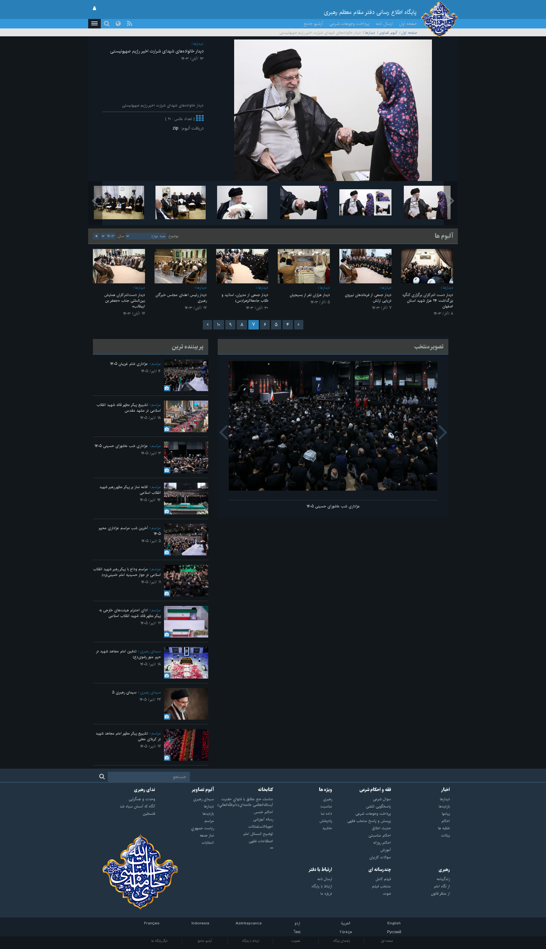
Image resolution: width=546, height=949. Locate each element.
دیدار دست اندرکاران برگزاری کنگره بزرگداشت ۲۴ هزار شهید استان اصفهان (428, 300)
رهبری (444, 869)
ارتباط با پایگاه (250, 940)
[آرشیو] (243, 848)
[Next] (207, 324)
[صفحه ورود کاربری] (94, 8)
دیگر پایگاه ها (159, 940)
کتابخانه (265, 789)
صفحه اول (408, 23)
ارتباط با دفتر (320, 869)
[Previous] (298, 324)
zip (177, 128)
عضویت (295, 940)
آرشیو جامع (313, 23)
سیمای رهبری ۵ (124, 692)
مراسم (156, 364)
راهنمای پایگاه (341, 940)
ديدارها (370, 33)
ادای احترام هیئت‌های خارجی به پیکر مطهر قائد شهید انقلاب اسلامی (130, 613)
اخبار (445, 789)
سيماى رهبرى (150, 651)
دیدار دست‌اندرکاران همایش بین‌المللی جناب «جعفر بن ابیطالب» (124, 300)
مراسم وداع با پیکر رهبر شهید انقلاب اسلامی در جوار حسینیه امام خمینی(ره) (127, 572)
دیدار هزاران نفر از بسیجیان (310, 295)
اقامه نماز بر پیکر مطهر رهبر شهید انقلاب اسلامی (130, 490)
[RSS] (129, 23)
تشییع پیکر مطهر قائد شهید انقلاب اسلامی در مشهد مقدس (129, 408)
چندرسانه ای (379, 869)
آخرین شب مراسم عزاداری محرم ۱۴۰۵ (130, 531)
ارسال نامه (384, 23)
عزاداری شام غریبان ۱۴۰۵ (129, 364)
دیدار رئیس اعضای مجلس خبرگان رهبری (181, 298)
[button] (94, 23)
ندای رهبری (144, 789)
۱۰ (218, 325)
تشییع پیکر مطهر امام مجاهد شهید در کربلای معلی (128, 736)
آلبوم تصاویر (388, 33)
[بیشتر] (199, 119)
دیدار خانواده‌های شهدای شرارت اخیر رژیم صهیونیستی (156, 51)
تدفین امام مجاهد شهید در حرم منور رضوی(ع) (128, 654)
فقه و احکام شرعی (375, 789)
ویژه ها (325, 789)
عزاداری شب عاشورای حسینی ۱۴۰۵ (333, 506)
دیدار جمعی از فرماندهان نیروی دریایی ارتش (368, 298)
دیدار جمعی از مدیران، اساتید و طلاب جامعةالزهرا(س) (244, 298)
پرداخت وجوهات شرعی (349, 23)
